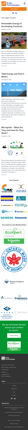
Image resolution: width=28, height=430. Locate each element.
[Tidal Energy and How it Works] (14, 89)
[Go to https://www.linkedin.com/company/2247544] (16, 13)
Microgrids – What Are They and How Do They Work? (12, 130)
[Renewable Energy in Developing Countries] (14, 40)
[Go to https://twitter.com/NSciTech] (13, 13)
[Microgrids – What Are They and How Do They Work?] (14, 148)
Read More (4, 66)
